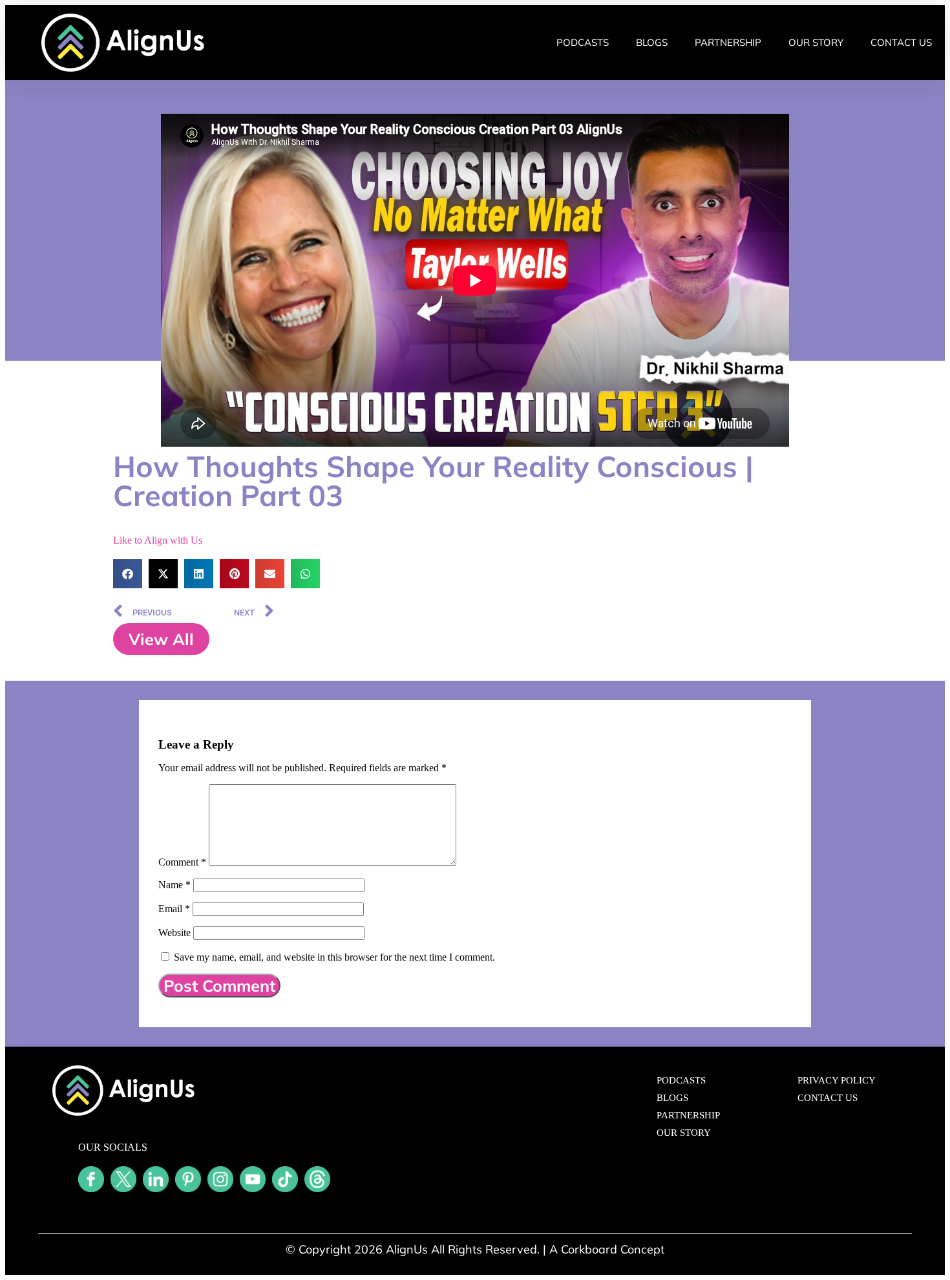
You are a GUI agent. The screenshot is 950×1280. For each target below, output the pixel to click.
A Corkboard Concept (606, 1249)
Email (174, 908)
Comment (182, 862)
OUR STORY (815, 42)
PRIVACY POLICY (836, 1080)
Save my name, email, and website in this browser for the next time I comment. (334, 957)
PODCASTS (582, 42)
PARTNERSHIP (728, 42)
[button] (127, 573)
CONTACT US (901, 42)
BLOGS (652, 42)
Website (174, 932)
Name (174, 884)
